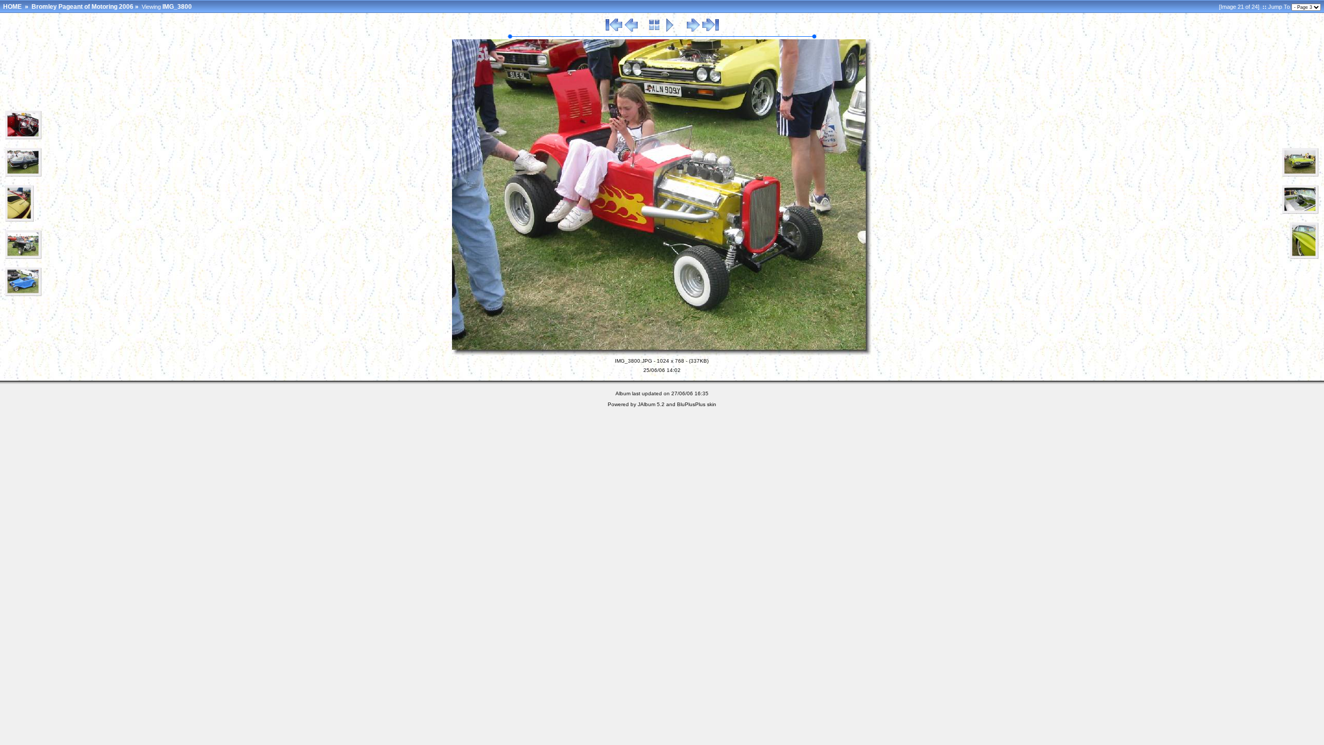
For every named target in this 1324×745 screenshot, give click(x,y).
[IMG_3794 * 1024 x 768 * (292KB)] (23, 175)
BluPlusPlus (691, 404)
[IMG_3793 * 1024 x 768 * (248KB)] (23, 138)
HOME (12, 6)
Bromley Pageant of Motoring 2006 (82, 6)
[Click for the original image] (662, 354)
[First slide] (614, 30)
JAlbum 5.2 (651, 404)
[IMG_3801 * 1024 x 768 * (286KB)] (1300, 175)
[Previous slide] (631, 30)
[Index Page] (654, 30)
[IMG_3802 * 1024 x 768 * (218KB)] (1300, 212)
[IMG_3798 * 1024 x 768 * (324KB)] (23, 257)
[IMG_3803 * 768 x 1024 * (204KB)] (1304, 257)
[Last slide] (710, 30)
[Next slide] (693, 30)
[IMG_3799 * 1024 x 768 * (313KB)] (23, 294)
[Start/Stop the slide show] (670, 30)
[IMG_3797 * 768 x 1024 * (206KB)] (19, 220)
